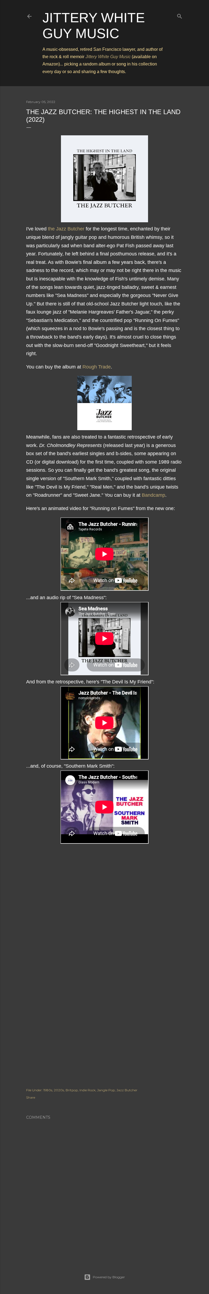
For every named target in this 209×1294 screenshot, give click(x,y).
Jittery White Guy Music (108, 56)
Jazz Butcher (126, 1090)
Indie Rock (87, 1090)
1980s (47, 1090)
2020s (59, 1090)
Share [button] (30, 1097)
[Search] (179, 15)
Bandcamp (153, 495)
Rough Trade (96, 367)
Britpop (72, 1090)
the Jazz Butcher (66, 229)
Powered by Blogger (109, 1277)
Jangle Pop (106, 1090)
